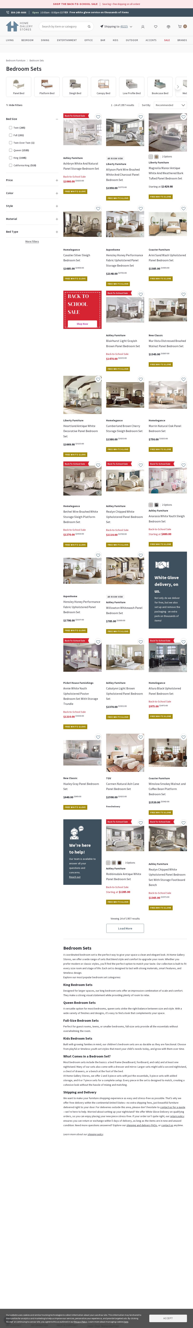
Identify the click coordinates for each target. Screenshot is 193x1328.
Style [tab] (9, 206)
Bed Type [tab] (12, 231)
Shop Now (82, 324)
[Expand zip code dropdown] (131, 26)
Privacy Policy (80, 1321)
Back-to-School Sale (74, 176)
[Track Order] (168, 26)
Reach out (74, 877)
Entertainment (67, 40)
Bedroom (27, 40)
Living (10, 40)
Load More (125, 928)
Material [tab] (11, 219)
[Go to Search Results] (89, 26)
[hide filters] (15, 105)
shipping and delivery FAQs (141, 1125)
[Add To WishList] (98, 116)
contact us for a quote (172, 1107)
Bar (103, 40)
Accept (168, 1318)
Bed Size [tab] (11, 119)
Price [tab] (9, 180)
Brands (182, 40)
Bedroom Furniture (15, 60)
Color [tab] (9, 193)
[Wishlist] (156, 26)
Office (88, 40)
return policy (177, 1116)
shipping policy (95, 1134)
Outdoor (132, 40)
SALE (167, 40)
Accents (151, 40)
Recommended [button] (164, 105)
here (126, 1321)
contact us (167, 1125)
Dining (45, 40)
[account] (143, 26)
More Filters (32, 241)
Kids (115, 40)
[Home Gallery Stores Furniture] (19, 26)
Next (178, 87)
